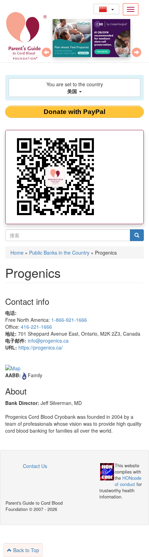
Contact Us (35, 465)
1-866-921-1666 (69, 319)
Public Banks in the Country (59, 252)
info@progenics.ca (48, 340)
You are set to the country (74, 88)
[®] (21, 35)
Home (17, 252)
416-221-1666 (36, 326)
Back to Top (25, 550)
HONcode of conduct (128, 481)
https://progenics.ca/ (40, 347)
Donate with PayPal (74, 111)
